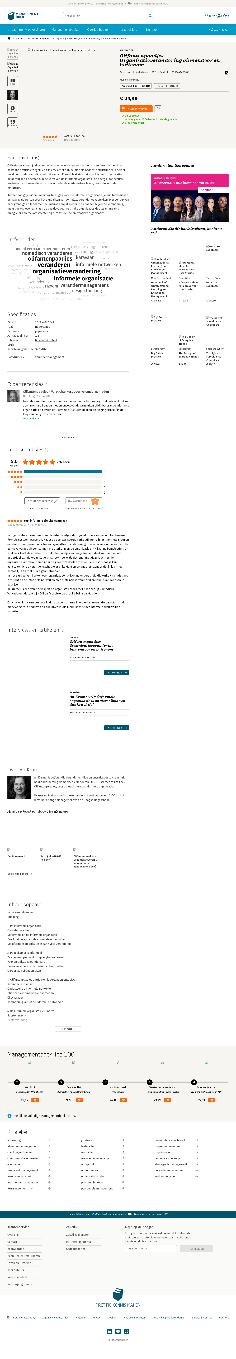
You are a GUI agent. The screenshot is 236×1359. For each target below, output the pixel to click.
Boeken (19, 38)
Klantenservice (18, 1227)
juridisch (86, 1140)
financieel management (22, 1170)
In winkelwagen (137, 108)
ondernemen (89, 1170)
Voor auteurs (15, 1270)
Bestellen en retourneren (23, 1256)
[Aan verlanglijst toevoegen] (157, 108)
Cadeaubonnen (76, 1249)
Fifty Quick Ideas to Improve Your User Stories (188, 286)
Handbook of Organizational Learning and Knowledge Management (160, 289)
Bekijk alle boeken (18, 873)
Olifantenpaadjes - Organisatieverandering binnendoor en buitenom (90, 38)
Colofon (80, 1317)
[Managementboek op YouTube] (118, 1331)
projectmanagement (168, 1146)
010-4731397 (221, 29)
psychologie (162, 1152)
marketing (87, 1152)
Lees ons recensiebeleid (37, 508)
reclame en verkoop (167, 1158)
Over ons (13, 1234)
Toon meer (66, 437)
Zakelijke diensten (77, 1234)
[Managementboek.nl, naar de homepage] (23, 19)
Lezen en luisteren (19, 1263)
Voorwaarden (15, 1249)
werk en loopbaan (166, 1176)
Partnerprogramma (19, 1284)
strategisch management (171, 1164)
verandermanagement (169, 1170)
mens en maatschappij (95, 1158)
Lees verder (29, 418)
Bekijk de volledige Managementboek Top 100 (45, 1116)
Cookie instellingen (134, 1317)
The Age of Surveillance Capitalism (213, 357)
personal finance (92, 1182)
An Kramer (126, 50)
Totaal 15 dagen (72, 139)
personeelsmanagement (97, 1188)
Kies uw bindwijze (129, 79)
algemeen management (23, 1146)
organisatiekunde (92, 1176)
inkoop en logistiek (19, 1176)
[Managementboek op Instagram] (126, 1331)
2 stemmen (48, 140)
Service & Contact (202, 1317)
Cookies (112, 1317)
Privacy (96, 1317)
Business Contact (46, 340)
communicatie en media (22, 1158)
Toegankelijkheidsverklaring (169, 1317)
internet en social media (23, 1182)
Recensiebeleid (17, 1277)
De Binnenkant (16, 856)
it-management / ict (20, 1188)
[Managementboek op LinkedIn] (109, 1331)
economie (13, 1164)
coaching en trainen (20, 1152)
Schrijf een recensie (40, 500)
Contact (12, 1241)
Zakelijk (71, 1227)
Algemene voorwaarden (55, 1317)
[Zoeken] (150, 15)
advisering (14, 1140)
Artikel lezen (115, 672)
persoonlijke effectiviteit (170, 1140)
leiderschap (88, 1146)
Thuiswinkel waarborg (22, 1317)
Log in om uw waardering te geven (83, 508)
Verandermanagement (39, 38)
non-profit (87, 1164)
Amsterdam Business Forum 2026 (184, 183)
